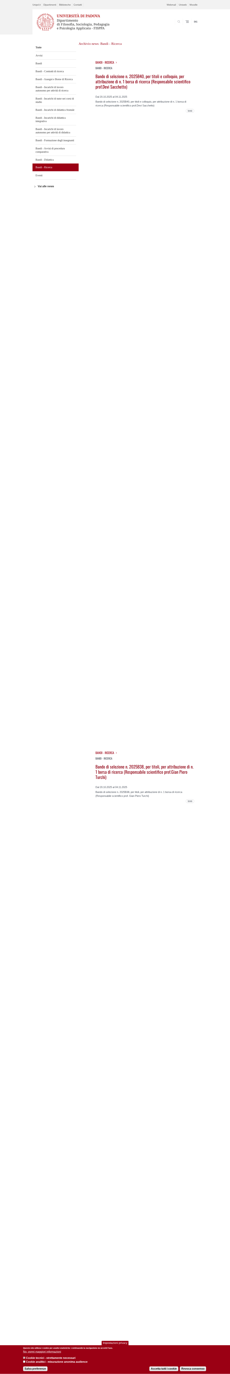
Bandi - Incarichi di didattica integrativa (51, 119)
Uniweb (183, 4)
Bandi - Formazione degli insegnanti (55, 140)
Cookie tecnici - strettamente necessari (50, 1358)
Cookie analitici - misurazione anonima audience (57, 1362)
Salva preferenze (35, 1368)
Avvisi (39, 55)
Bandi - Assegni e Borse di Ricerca (54, 79)
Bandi (39, 63)
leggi (190, 110)
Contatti (78, 4)
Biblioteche (65, 4)
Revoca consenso (193, 1368)
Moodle (194, 4)
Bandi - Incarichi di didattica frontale (55, 109)
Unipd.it (36, 4)
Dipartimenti (49, 4)
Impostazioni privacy (115, 1343)
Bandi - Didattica (45, 159)
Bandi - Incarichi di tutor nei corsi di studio (55, 100)
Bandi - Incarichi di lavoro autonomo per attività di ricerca (52, 89)
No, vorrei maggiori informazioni (42, 1351)
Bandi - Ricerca (44, 167)
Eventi (39, 175)
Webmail (171, 4)
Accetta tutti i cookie (164, 1368)
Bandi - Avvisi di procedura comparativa (50, 150)
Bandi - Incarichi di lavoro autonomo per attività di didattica (53, 131)
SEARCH (191, 29)
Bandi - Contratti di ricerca (50, 71)
